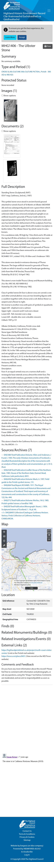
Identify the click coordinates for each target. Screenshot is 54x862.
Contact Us (27, 831)
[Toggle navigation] (48, 10)
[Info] (4, 541)
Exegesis (23, 846)
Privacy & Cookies (27, 837)
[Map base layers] (4, 536)
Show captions (9, 96)
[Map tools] (4, 545)
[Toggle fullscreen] (49, 531)
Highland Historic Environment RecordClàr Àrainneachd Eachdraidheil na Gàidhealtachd (24, 16)
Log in (27, 855)
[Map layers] (4, 532)
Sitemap (27, 840)
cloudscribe (28, 852)
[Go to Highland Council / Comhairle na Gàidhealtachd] (12, 5)
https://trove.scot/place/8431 (13, 656)
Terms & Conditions (27, 834)
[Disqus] (27, 718)
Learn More (10, 37)
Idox (32, 846)
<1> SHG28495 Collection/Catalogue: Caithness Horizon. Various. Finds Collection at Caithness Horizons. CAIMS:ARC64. (25, 516)
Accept (22, 37)
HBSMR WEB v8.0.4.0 (32, 849)
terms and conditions (36, 583)
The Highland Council (34, 859)
